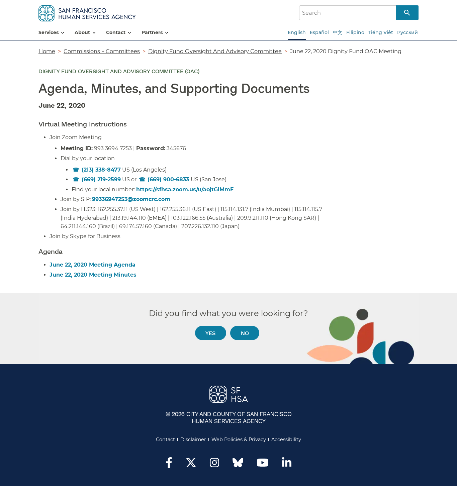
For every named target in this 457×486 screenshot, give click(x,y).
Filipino (355, 32)
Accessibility (286, 439)
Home (46, 51)
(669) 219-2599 (101, 179)
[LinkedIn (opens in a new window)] (286, 464)
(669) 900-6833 (169, 179)
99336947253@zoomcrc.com (131, 199)
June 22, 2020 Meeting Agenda (92, 265)
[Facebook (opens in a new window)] (169, 464)
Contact (165, 439)
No (245, 333)
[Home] (87, 12)
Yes (210, 333)
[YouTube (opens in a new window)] (263, 464)
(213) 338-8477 (101, 170)
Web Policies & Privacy (238, 439)
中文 (337, 32)
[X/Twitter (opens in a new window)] (191, 464)
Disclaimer (193, 439)
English (297, 32)
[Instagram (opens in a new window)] (214, 464)
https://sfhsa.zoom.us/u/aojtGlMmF (185, 189)
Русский (407, 32)
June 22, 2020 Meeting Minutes (93, 275)
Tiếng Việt (380, 32)
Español (319, 32)
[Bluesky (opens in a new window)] (238, 466)
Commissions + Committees (102, 51)
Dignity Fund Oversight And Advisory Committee (215, 51)
